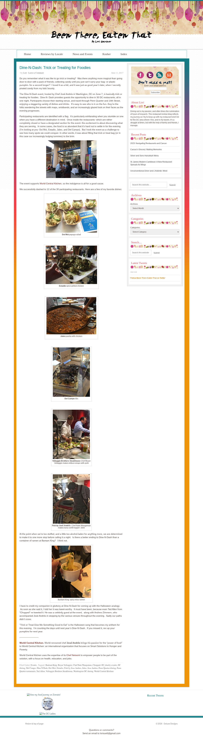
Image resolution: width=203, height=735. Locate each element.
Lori (25, 72)
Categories (135, 228)
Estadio (60, 668)
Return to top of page (34, 724)
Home (27, 54)
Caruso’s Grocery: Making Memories (146, 149)
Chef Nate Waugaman (82, 665)
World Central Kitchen (51, 183)
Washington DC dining (83, 671)
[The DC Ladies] (47, 714)
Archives (134, 204)
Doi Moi (52, 668)
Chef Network (73, 655)
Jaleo (84, 668)
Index (124, 54)
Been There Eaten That (101, 25)
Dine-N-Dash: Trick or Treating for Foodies (55, 67)
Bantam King (51, 665)
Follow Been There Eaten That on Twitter (147, 278)
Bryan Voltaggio (65, 665)
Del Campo (31, 668)
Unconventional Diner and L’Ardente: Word (148, 171)
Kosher (106, 54)
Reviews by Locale (52, 54)
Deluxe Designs (171, 724)
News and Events (83, 54)
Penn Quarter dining (107, 668)
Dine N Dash (42, 668)
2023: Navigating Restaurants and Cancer (148, 143)
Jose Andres (93, 668)
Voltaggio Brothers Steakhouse (59, 671)
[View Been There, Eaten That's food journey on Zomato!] (43, 695)
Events (34, 665)
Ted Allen (40, 671)
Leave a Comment (36, 72)
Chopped (97, 665)
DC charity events (109, 665)
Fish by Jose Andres (72, 668)
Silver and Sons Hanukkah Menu (144, 156)
